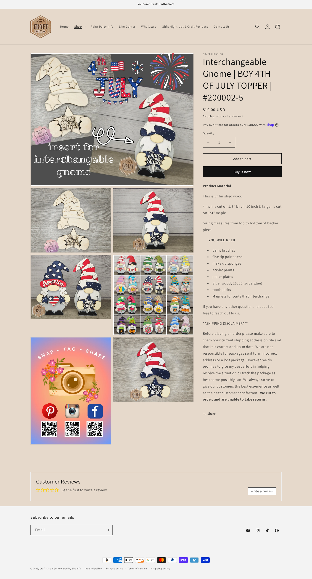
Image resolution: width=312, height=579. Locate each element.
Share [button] (211, 414)
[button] (79, 26)
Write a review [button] (262, 491)
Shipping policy (160, 568)
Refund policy (93, 568)
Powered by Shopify (69, 568)
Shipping (208, 116)
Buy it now (242, 172)
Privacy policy (114, 568)
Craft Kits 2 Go (48, 568)
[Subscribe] (107, 530)
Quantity (208, 133)
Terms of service (137, 568)
